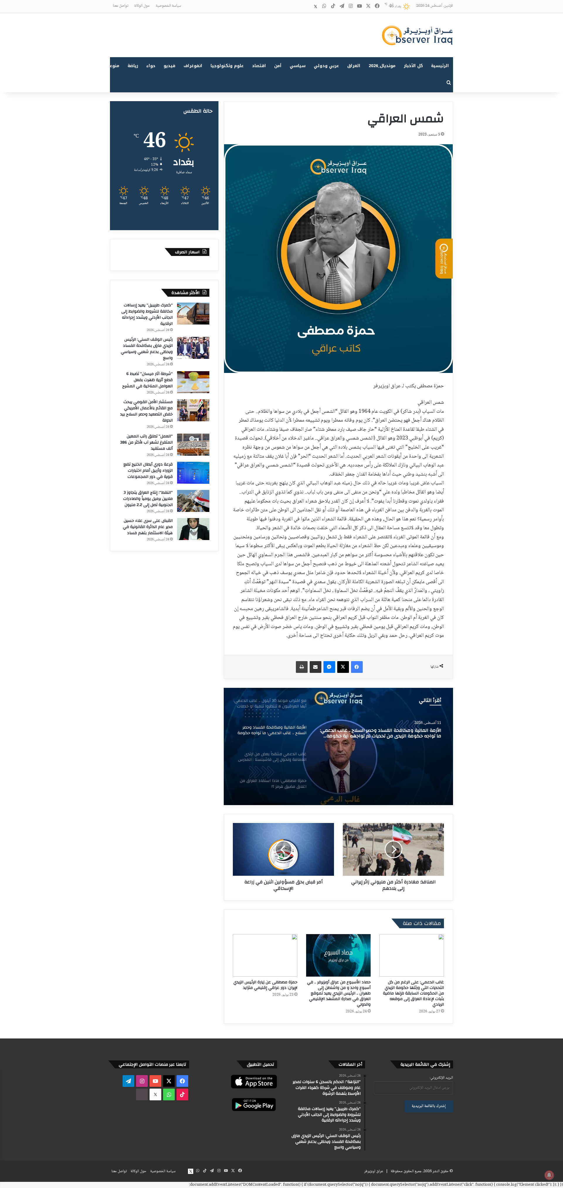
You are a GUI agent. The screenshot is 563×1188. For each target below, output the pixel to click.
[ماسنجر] (329, 667)
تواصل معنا (120, 6)
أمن (278, 66)
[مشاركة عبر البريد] (315, 667)
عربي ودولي (326, 66)
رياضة (133, 66)
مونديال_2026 (382, 66)
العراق (353, 66)
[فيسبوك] (357, 667)
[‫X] (343, 667)
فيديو (169, 66)
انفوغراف (193, 66)
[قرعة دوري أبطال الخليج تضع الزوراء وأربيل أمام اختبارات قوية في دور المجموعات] (193, 473)
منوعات (112, 66)
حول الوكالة (142, 6)
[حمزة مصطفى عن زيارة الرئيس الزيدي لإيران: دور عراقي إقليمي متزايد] (265, 955)
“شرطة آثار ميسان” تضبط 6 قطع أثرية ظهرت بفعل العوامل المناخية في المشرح (147, 380)
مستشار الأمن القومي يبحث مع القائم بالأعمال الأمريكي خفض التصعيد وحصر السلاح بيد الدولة (146, 411)
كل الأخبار (413, 66)
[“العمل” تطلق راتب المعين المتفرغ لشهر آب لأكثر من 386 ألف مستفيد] (193, 445)
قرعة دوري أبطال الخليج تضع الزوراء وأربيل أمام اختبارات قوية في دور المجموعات (148, 471)
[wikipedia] (306, 6)
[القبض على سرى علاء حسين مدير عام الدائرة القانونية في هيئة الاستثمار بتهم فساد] (193, 529)
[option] (338, 746)
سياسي (298, 66)
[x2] (315, 6)
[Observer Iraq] (417, 35)
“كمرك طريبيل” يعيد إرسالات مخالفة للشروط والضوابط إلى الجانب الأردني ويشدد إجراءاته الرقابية (147, 314)
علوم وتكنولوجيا (227, 66)
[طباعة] (302, 667)
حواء (150, 66)
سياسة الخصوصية (168, 6)
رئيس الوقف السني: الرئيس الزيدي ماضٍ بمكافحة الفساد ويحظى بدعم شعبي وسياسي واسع (147, 349)
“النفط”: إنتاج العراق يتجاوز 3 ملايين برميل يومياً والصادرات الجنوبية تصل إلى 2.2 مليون (148, 499)
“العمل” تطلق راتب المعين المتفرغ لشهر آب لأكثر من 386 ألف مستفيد (146, 442)
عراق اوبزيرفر (373, 1171)
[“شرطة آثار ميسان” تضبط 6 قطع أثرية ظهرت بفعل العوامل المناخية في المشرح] (193, 382)
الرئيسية (440, 66)
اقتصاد (259, 66)
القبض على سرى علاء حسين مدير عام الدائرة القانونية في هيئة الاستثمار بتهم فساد (148, 527)
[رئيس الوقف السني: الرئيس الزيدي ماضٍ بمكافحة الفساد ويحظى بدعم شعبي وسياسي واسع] (193, 348)
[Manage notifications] (549, 1175)
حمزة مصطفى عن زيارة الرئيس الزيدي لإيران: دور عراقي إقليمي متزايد (265, 985)
